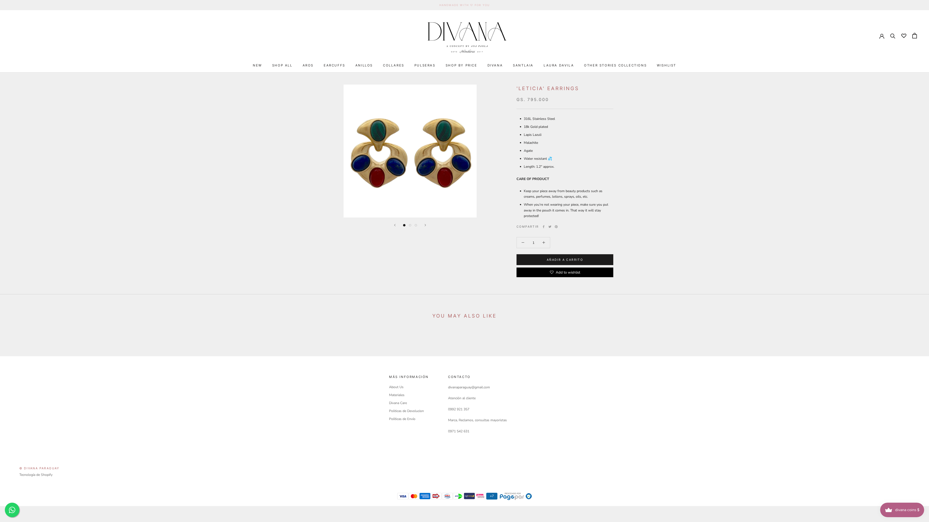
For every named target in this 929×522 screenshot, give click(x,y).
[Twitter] (549, 226)
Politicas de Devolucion (406, 411)
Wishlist (666, 65)
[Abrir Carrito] (914, 35)
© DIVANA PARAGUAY (39, 468)
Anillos (364, 65)
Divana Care (398, 403)
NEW (257, 65)
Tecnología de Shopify (35, 474)
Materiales (397, 395)
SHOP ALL (282, 65)
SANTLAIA (523, 65)
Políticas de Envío (402, 419)
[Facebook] (543, 226)
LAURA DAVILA (559, 65)
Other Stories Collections (615, 65)
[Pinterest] (556, 226)
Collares (393, 65)
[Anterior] (395, 225)
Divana (495, 65)
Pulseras (424, 65)
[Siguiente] (425, 225)
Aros (308, 65)
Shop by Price (461, 65)
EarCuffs (334, 65)
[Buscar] (892, 35)
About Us (396, 387)
